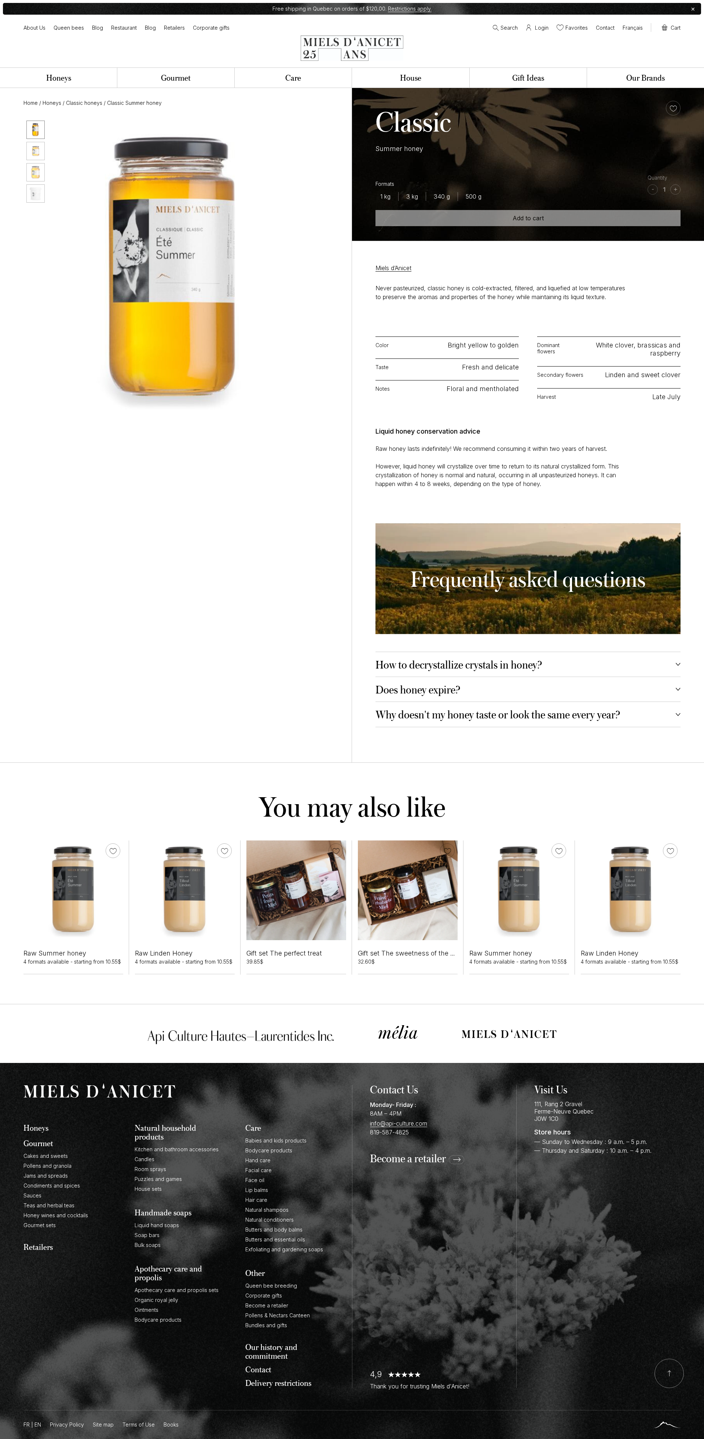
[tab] (528, 664)
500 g (473, 196)
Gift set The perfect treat (284, 953)
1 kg (385, 196)
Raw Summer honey (54, 953)
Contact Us (394, 1089)
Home (30, 103)
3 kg (412, 196)
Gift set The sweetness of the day (410, 953)
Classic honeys (84, 103)
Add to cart (528, 218)
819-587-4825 (389, 1132)
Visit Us (550, 1089)
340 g (442, 196)
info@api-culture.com (398, 1123)
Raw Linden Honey (163, 953)
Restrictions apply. (410, 8)
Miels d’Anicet (393, 268)
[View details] (73, 890)
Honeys (52, 103)
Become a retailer (408, 1158)
